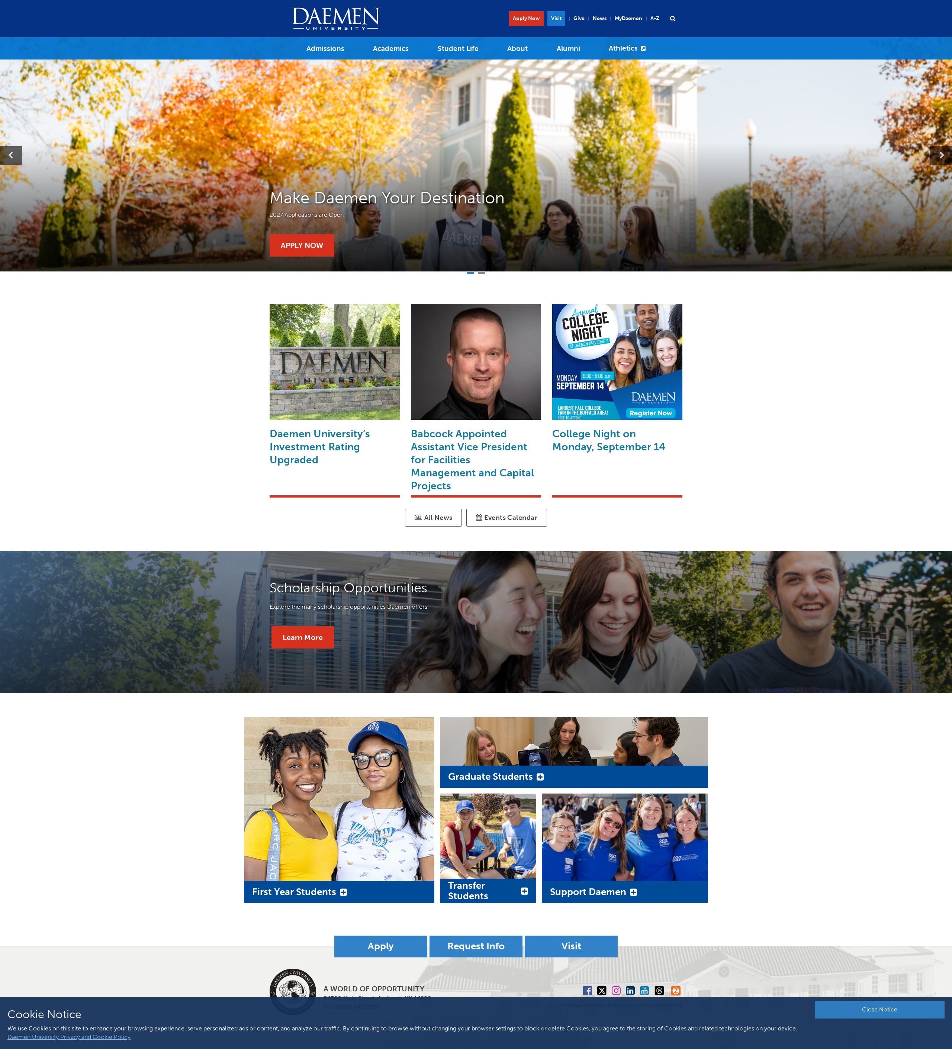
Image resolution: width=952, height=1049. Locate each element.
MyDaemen (628, 18)
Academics (391, 48)
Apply (381, 946)
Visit (556, 18)
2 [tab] (481, 272)
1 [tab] (470, 272)
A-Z (654, 18)
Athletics (623, 48)
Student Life (458, 48)
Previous (11, 155)
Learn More (303, 637)
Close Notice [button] (879, 1009)
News (600, 18)
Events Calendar (510, 518)
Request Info (476, 946)
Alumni (568, 48)
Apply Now (526, 18)
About (517, 48)
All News (437, 518)
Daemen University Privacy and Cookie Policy (69, 1036)
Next (941, 155)
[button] (672, 18)
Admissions (325, 48)
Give (579, 18)
